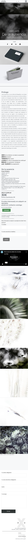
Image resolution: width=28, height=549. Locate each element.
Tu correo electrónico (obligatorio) (8, 479)
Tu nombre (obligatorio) (6, 472)
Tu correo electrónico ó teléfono (8, 231)
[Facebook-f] (16, 1)
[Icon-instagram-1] (18, 1)
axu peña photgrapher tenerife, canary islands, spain (19, 529)
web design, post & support (20, 538)
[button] (6, 210)
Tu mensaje (4, 494)
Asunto (2, 486)
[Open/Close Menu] (26, 1)
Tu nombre (3, 224)
